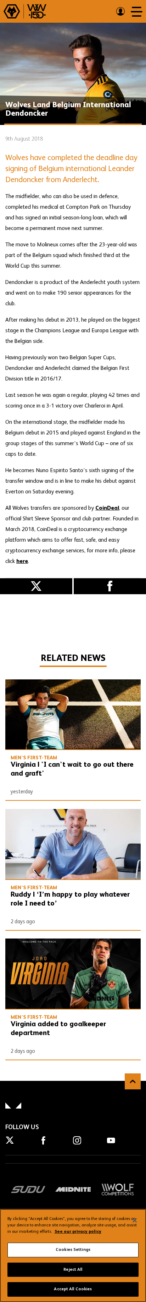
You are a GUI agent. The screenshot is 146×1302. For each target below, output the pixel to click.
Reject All (72, 1270)
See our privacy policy (78, 1232)
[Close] (134, 1220)
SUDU (28, 1189)
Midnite (73, 1189)
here (22, 561)
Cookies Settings (73, 1250)
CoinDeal (107, 508)
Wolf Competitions (118, 1189)
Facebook (110, 586)
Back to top (133, 1081)
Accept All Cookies (73, 1289)
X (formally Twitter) (36, 586)
